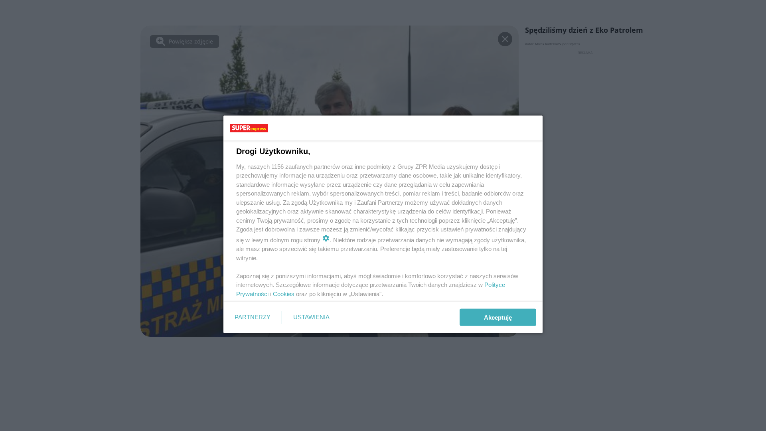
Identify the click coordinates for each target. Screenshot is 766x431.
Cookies (283, 293)
